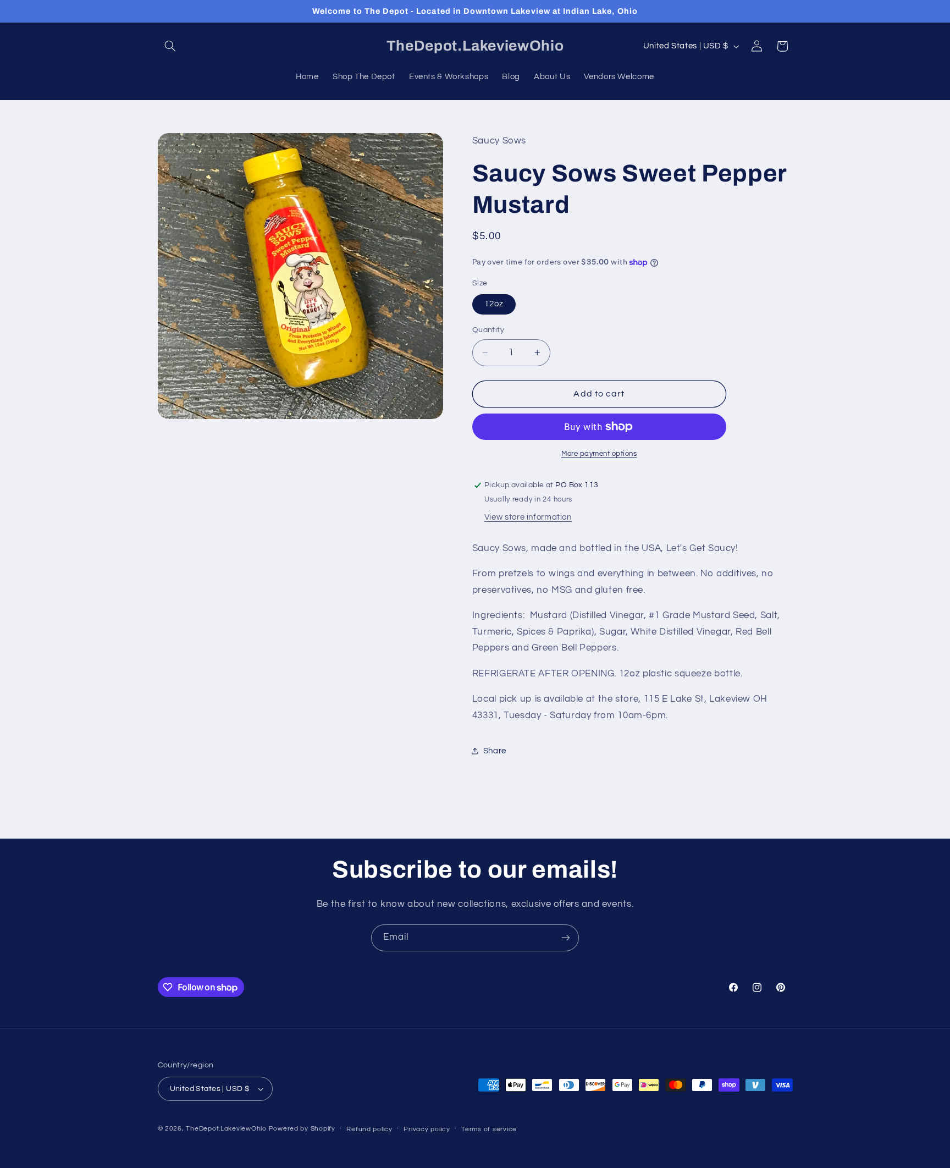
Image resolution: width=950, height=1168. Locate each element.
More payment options (599, 454)
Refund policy (369, 1129)
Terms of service (489, 1129)
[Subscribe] (565, 937)
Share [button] (494, 751)
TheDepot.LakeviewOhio (226, 1129)
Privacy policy (427, 1129)
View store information (528, 517)
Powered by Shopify (302, 1129)
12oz (494, 304)
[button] (170, 46)
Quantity (488, 330)
